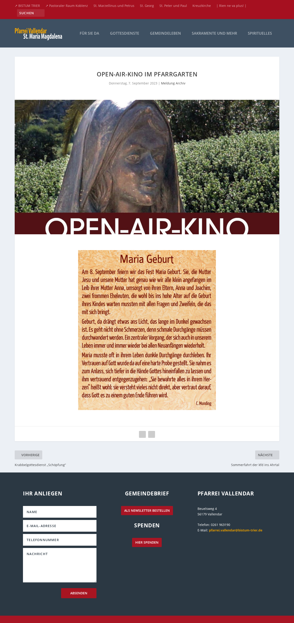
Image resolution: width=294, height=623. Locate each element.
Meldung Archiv (173, 83)
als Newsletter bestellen (147, 510)
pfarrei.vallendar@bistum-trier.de (235, 530)
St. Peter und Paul (173, 5)
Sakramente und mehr (214, 33)
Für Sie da (89, 33)
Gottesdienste (124, 33)
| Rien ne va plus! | (231, 5)
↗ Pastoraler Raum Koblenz (66, 5)
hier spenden (146, 542)
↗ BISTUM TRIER (27, 5)
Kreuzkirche (201, 5)
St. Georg (147, 5)
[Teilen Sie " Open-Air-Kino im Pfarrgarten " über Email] (142, 434)
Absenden (78, 593)
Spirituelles (260, 33)
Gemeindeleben (165, 33)
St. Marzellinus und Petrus (113, 5)
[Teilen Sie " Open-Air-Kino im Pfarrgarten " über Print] (151, 434)
